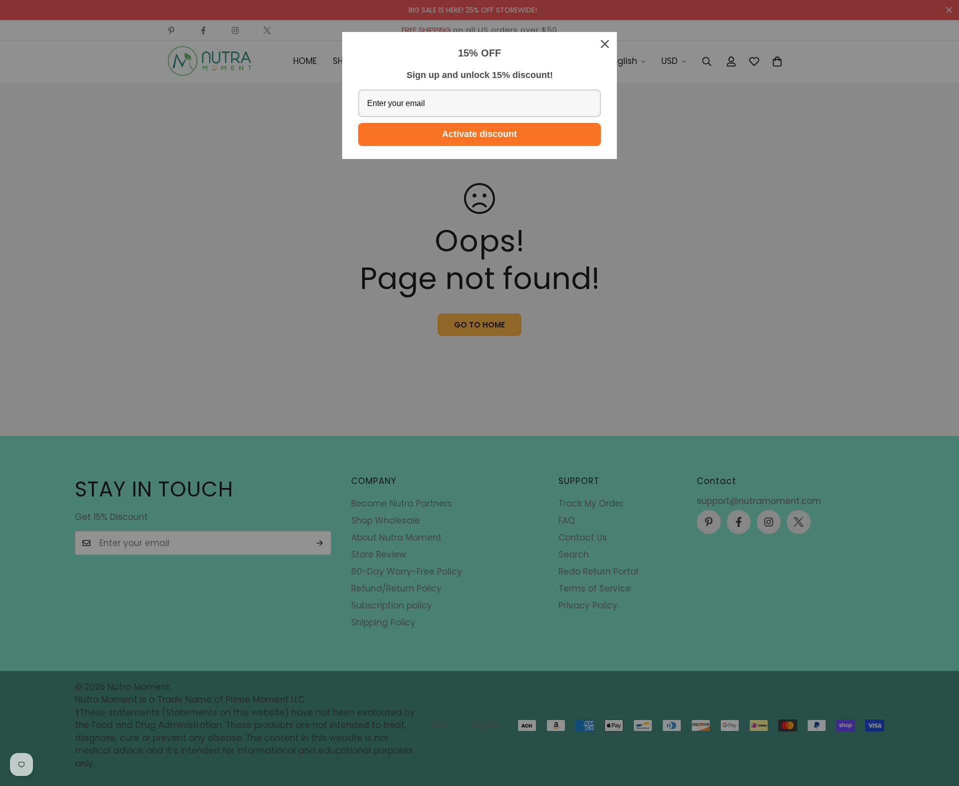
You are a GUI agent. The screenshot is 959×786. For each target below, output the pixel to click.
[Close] (605, 44)
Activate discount (479, 134)
